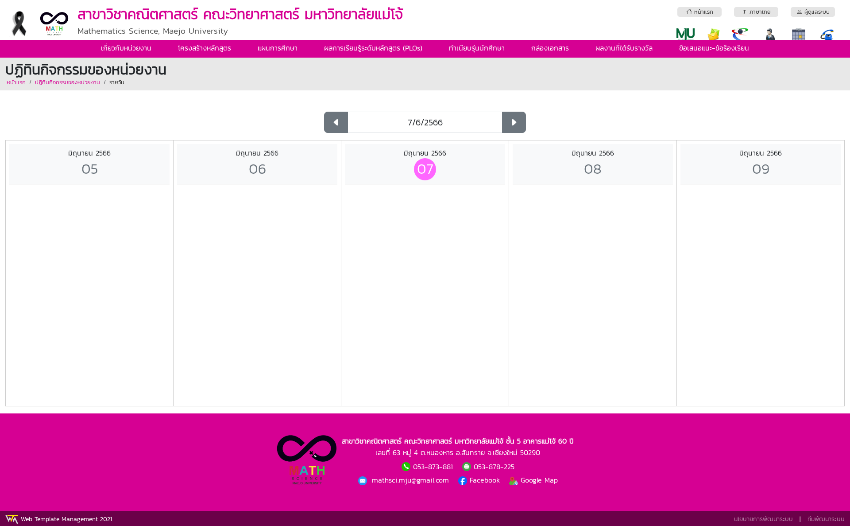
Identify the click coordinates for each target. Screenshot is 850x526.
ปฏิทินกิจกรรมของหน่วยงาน (67, 82)
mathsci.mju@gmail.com (412, 480)
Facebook (484, 480)
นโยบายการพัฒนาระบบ (763, 519)
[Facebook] (364, 480)
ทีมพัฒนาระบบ (826, 519)
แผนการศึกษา (278, 48)
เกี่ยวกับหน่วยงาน (126, 48)
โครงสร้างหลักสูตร (204, 48)
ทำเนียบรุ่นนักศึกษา (477, 48)
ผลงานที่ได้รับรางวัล (624, 48)
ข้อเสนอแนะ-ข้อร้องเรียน (714, 48)
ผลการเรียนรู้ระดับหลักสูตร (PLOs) (373, 48)
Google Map (538, 480)
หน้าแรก (16, 82)
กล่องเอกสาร (550, 48)
